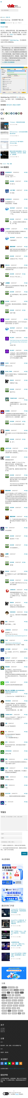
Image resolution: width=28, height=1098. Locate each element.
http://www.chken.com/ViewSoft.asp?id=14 (16, 635)
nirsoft (4, 163)
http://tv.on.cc (8, 736)
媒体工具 (14, 1000)
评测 (9, 1013)
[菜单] (1, 2)
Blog (11, 990)
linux (22, 992)
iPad (12, 992)
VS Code (18, 995)
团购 (3, 1000)
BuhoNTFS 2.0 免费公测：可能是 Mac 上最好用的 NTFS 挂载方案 (18, 921)
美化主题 (4, 1013)
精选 (9, 1010)
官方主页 (9, 105)
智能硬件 (9, 1005)
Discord (22, 1068)
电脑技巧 (8, 1008)
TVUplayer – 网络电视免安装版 (17, 122)
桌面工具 (15, 1005)
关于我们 (3, 1028)
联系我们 (3, 1030)
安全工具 (20, 1000)
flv (17, 97)
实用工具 (4, 1003)
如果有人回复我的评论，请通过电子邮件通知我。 (14, 845)
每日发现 (21, 1005)
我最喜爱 (10, 1003)
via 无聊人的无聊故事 (8, 62)
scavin (16, 22)
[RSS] (20, 1063)
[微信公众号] (9, 1063)
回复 (26, 172)
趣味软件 (14, 1013)
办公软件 (22, 997)
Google (4, 992)
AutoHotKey (5, 990)
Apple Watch (11, 987)
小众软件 (9, 1092)
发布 (2, 1042)
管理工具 (4, 1010)
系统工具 (14, 1010)
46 (18, 156)
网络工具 (3, 22)
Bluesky (17, 1068)
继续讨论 (3, 1031)
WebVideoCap (14, 40)
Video (9, 995)
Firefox (22, 990)
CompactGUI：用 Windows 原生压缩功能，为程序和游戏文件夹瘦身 (18, 910)
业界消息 (11, 997)
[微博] (13, 1063)
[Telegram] (5, 1063)
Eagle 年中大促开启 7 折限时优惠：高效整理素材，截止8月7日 (18, 955)
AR (17, 987)
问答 (19, 1013)
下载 (8, 163)
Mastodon (11, 1068)
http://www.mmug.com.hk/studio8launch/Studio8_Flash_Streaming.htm (18, 342)
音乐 (23, 1013)
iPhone (17, 992)
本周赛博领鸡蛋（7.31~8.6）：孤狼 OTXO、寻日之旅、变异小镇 (18, 944)
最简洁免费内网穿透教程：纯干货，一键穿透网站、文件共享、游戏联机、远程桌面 (18, 153)
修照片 (16, 997)
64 (20, 22)
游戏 (3, 1008)
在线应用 (8, 1000)
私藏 (18, 1008)
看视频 (13, 1008)
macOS (4, 995)
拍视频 (3, 1005)
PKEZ (11, 34)
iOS (8, 992)
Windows (4, 997)
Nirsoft (3, 27)
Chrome (16, 990)
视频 (11, 163)
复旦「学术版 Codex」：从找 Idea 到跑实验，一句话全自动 (18, 933)
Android (4, 987)
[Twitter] (17, 1063)
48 (18, 135)
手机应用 (16, 1003)
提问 (2, 1049)
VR (13, 995)
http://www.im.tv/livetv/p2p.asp (13, 643)
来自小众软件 (17, 105)
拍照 (21, 1003)
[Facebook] (2, 1063)
